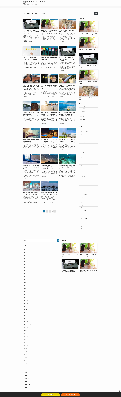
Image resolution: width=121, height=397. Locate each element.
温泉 (81, 215)
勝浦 (81, 184)
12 (54, 211)
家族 (81, 199)
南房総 (82, 192)
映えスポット (83, 210)
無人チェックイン (84, 218)
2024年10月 (82, 121)
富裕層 (82, 205)
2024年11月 (82, 119)
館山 (81, 226)
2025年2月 (82, 111)
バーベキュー (83, 157)
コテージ (82, 144)
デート (82, 155)
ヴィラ (82, 129)
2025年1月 (82, 114)
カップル (82, 136)
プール (82, 168)
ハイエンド (83, 160)
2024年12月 (82, 116)
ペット (82, 171)
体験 (81, 181)
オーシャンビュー (84, 131)
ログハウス (83, 176)
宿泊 (81, 202)
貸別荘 (82, 223)
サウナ (82, 147)
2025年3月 (82, 108)
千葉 (81, 189)
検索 (96, 13)
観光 (81, 220)
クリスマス (83, 142)
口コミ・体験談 (84, 194)
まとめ (82, 173)
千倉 (81, 186)
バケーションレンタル (85, 163)
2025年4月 (82, 106)
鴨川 (81, 228)
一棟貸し (82, 178)
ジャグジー (83, 149)
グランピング (83, 139)
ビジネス (82, 165)
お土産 (82, 134)
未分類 (82, 213)
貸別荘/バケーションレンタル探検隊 (34, 2)
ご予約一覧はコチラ (70, 394)
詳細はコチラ (50, 394)
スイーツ (82, 152)
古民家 (82, 197)
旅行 (81, 207)
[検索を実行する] (58, 240)
